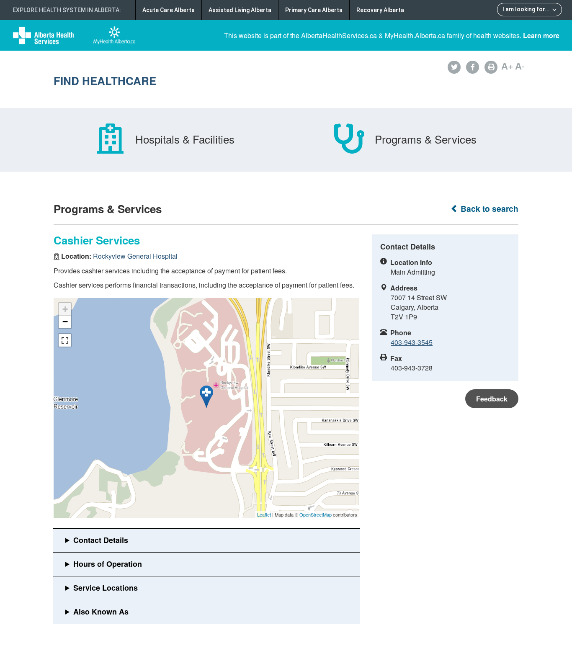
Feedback (492, 399)
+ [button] (65, 309)
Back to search (488, 208)
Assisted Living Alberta (240, 10)
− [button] (65, 321)
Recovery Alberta (380, 10)
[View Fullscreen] (65, 340)
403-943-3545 (412, 342)
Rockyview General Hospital (135, 256)
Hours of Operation (107, 563)
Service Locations (105, 587)
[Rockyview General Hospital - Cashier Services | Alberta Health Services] (206, 397)
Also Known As (101, 611)
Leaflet (264, 514)
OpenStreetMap (315, 514)
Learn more (541, 35)
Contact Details (100, 540)
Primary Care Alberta (314, 10)
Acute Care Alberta (168, 10)
